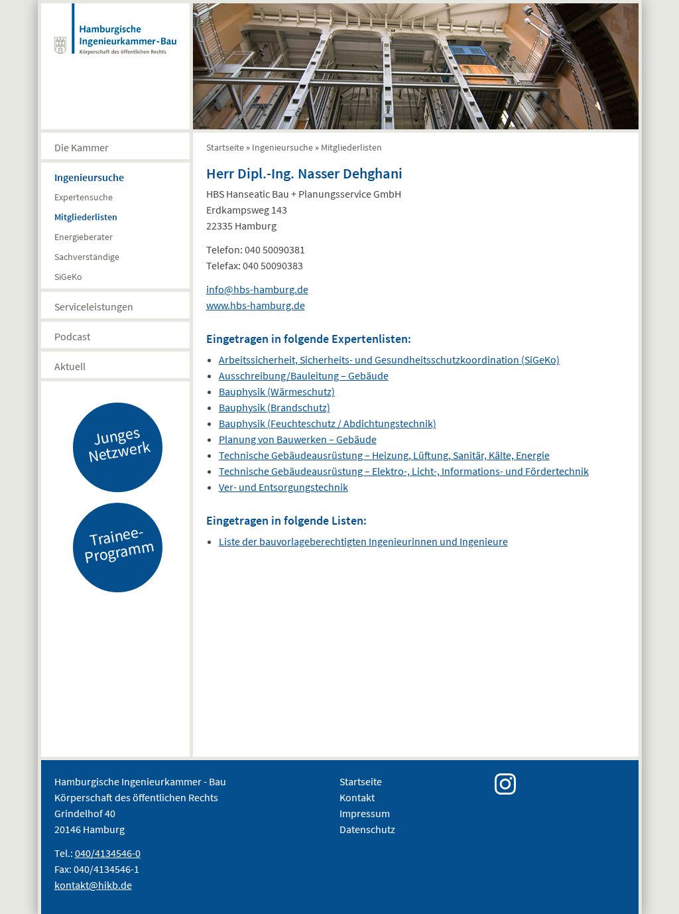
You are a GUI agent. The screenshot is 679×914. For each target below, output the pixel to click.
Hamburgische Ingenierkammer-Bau (115, 42)
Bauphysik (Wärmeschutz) (277, 391)
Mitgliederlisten (85, 217)
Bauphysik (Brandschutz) (274, 407)
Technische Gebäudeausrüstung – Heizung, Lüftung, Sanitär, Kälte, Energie (384, 455)
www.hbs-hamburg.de (255, 305)
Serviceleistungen (93, 306)
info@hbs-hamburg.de (257, 289)
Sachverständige (86, 257)
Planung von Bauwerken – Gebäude (298, 439)
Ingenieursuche (89, 177)
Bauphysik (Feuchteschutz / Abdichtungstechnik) (327, 423)
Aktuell (70, 366)
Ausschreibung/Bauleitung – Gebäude (304, 375)
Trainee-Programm (118, 544)
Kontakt (357, 797)
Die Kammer (81, 147)
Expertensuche (83, 197)
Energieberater (83, 237)
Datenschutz (367, 829)
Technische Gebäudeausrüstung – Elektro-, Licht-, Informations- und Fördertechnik (404, 471)
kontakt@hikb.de (93, 884)
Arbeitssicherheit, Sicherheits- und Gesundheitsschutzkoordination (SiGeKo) (389, 359)
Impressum (365, 813)
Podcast (72, 336)
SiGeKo (68, 277)
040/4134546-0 (108, 853)
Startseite (225, 147)
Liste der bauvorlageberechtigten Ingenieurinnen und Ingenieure (363, 541)
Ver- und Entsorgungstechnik (283, 486)
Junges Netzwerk (118, 443)
